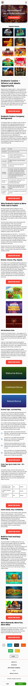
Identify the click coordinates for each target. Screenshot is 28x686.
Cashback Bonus (14, 387)
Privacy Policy (14, 673)
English (14, 656)
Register (20, 683)
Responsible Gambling (14, 668)
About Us (14, 662)
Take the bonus (14, 17)
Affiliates (14, 665)
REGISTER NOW (14, 111)
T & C (14, 670)
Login (7, 684)
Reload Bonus (14, 401)
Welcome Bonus (14, 373)
